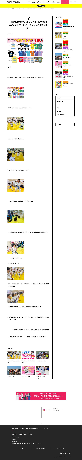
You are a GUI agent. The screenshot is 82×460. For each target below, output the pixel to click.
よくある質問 (39, 443)
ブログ (17, 9)
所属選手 (14, 439)
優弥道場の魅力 (22, 434)
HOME (29, 1)
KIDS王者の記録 (60, 114)
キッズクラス (38, 2)
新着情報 (33, 2)
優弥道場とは (48, 2)
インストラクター (16, 437)
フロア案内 (30, 434)
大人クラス (43, 2)
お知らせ (59, 98)
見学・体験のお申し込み (64, 1)
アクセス (53, 2)
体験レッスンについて (22, 443)
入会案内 (58, 2)
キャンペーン (60, 101)
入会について (31, 443)
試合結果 (59, 111)
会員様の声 (14, 441)
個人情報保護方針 (60, 448)
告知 (58, 108)
